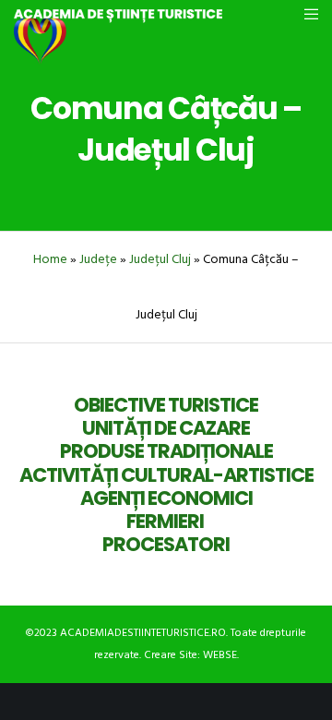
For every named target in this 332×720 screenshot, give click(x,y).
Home (50, 259)
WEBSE (220, 655)
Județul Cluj (160, 259)
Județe (98, 259)
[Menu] (305, 14)
